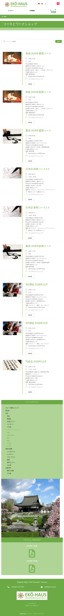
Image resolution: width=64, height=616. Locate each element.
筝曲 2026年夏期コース (38, 53)
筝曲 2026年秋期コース (38, 92)
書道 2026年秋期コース (38, 246)
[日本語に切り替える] (45, 4)
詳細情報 (30, 84)
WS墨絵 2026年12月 (37, 323)
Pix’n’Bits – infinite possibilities (35, 613)
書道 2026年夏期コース (38, 130)
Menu (5, 16)
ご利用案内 (32, 10)
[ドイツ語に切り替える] (38, 4)
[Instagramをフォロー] (58, 3)
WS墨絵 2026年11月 (37, 284)
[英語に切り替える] (42, 4)
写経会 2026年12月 (36, 361)
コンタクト (11, 10)
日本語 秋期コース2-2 (37, 169)
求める (58, 41)
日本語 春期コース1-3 (37, 207)
